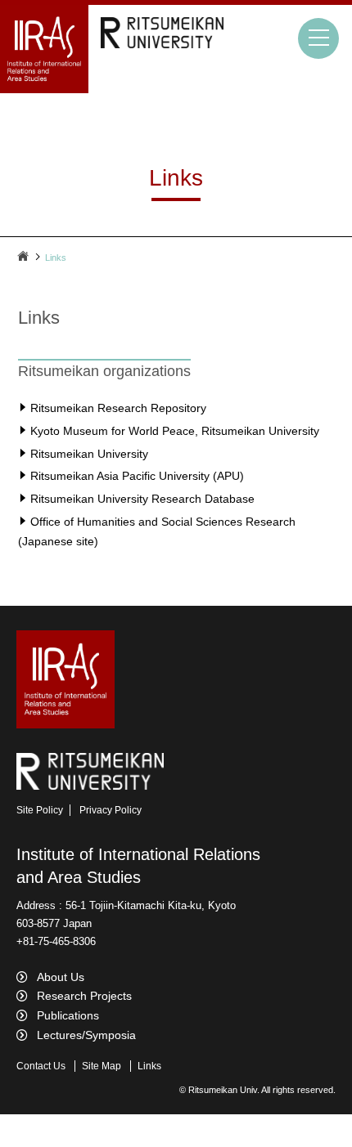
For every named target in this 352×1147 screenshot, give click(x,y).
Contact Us (40, 1066)
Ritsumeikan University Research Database (142, 498)
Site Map (101, 1066)
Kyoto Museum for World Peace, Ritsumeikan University (174, 430)
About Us (60, 976)
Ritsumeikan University (89, 453)
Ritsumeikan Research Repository (118, 407)
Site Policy (39, 810)
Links (149, 1066)
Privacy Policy (110, 810)
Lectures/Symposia (86, 1035)
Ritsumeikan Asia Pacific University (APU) (137, 475)
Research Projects (84, 995)
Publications (68, 1015)
